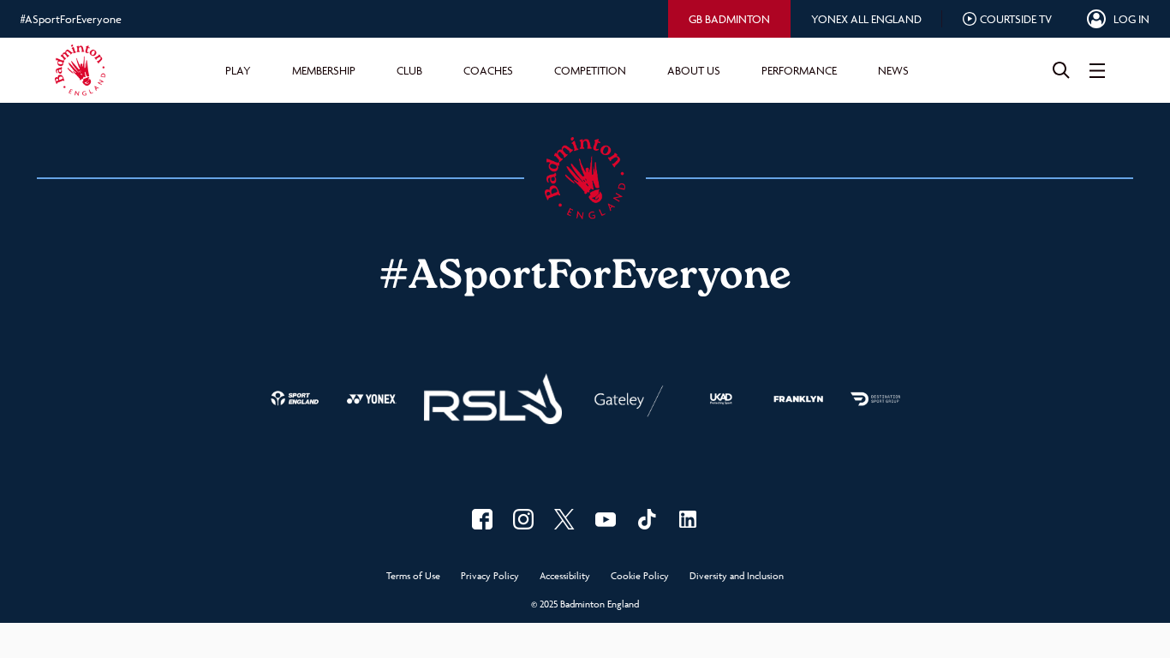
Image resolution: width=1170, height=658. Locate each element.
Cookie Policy (640, 576)
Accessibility (565, 576)
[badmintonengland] (482, 519)
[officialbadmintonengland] (523, 519)
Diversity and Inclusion (736, 576)
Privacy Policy (490, 576)
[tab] (729, 19)
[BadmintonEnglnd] (564, 519)
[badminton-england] (688, 519)
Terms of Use (413, 576)
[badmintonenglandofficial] (646, 519)
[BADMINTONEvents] (605, 519)
